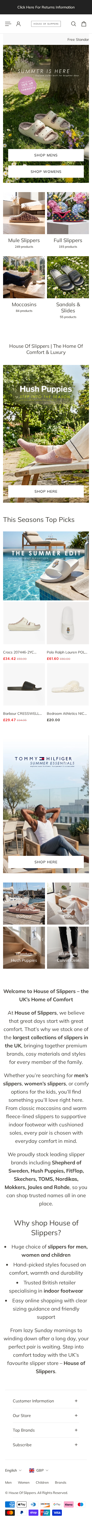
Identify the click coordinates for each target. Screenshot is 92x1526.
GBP (40, 1470)
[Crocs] (68, 904)
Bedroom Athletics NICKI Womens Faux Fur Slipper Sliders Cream (67, 713)
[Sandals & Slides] (68, 290)
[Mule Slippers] (24, 223)
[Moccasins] (24, 287)
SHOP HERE (45, 491)
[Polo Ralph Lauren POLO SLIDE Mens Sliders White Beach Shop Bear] (68, 623)
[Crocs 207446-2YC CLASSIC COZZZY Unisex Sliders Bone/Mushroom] (24, 623)
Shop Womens (46, 171)
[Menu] (8, 23)
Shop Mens (46, 155)
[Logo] (46, 23)
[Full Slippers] (68, 223)
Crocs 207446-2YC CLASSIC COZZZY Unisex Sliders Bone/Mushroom (24, 652)
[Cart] (84, 23)
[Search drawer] (73, 23)
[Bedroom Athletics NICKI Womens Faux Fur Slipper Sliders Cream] (68, 684)
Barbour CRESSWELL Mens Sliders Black (21, 713)
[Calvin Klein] (68, 948)
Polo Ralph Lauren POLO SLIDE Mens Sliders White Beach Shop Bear (67, 652)
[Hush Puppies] (24, 948)
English (11, 1470)
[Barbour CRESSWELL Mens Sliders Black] (24, 684)
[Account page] (18, 23)
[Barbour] (24, 904)
